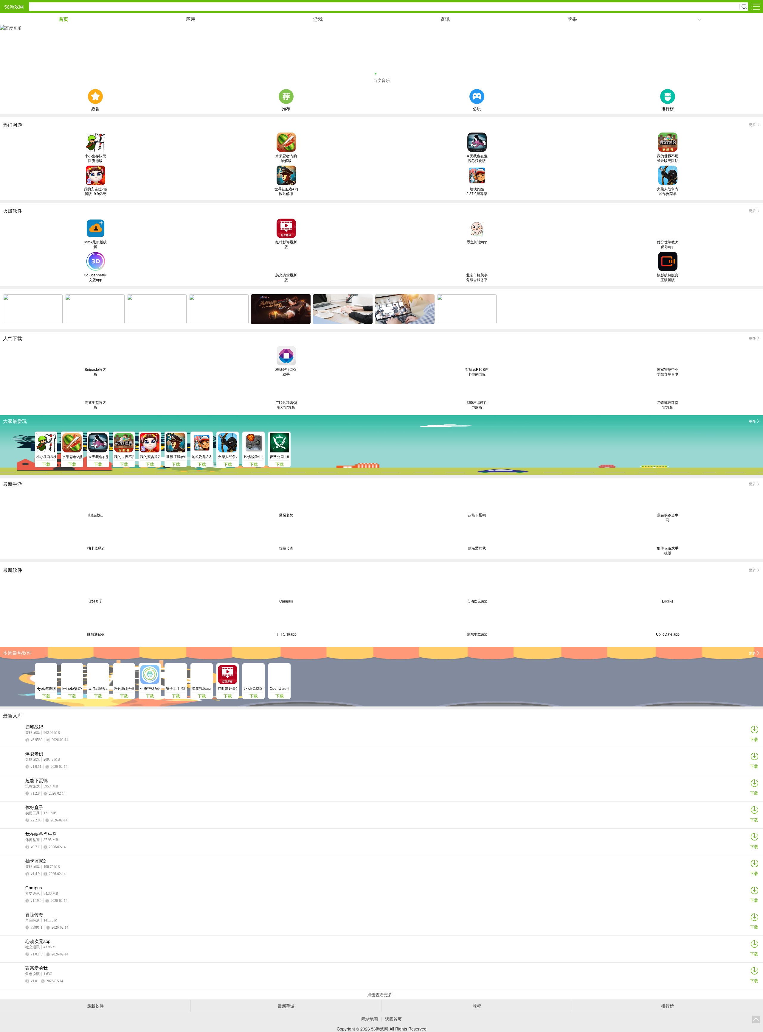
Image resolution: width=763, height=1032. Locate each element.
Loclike (668, 601)
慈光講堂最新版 (286, 277)
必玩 (477, 107)
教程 (477, 1006)
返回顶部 (756, 1019)
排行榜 (667, 107)
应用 (191, 18)
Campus (286, 601)
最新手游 (286, 1006)
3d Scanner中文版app (95, 277)
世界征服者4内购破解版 (286, 191)
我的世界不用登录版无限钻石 (667, 158)
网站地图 (369, 1019)
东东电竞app (477, 634)
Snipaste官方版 (95, 371)
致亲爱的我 (477, 548)
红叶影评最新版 (286, 244)
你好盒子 (95, 601)
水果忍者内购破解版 (286, 158)
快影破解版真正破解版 (667, 277)
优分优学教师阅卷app (667, 244)
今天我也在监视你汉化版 (477, 158)
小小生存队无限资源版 (95, 158)
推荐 (286, 107)
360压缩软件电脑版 (477, 405)
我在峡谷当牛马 (667, 517)
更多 (752, 124)
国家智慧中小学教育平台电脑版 (667, 371)
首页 (63, 18)
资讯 (445, 18)
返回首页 (393, 1019)
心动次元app (477, 601)
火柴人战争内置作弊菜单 (667, 191)
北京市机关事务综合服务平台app (477, 277)
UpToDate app (668, 634)
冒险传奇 (286, 548)
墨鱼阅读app (477, 241)
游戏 (318, 18)
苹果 (572, 18)
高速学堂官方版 (95, 405)
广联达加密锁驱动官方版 (286, 405)
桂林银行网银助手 (286, 371)
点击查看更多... (381, 994)
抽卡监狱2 (95, 548)
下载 (754, 739)
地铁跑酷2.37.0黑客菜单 (476, 191)
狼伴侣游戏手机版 (667, 550)
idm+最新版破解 (95, 244)
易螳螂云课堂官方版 (667, 405)
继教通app (95, 634)
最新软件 (95, 1006)
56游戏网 (14, 6)
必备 (95, 107)
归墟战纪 (95, 515)
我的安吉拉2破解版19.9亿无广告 (95, 191)
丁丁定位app (286, 634)
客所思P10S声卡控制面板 (476, 371)
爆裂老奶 (286, 515)
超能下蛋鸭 (477, 515)
